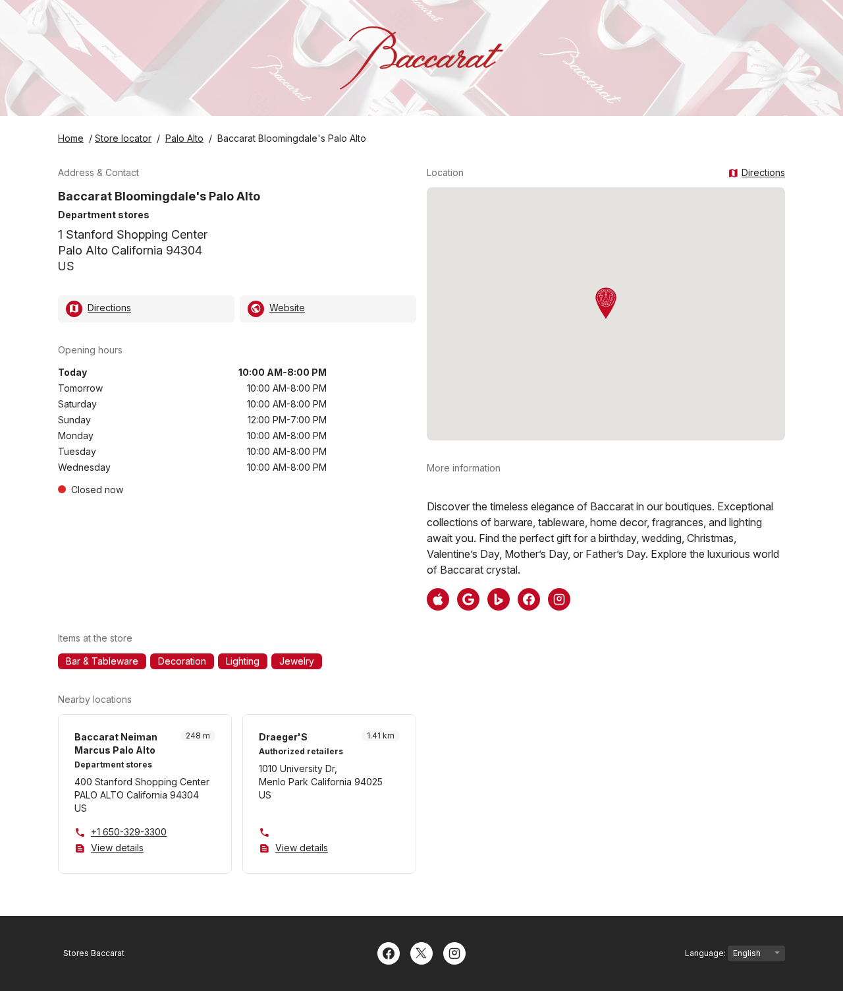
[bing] (498, 598)
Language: (706, 953)
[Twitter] (421, 952)
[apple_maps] (438, 598)
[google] (468, 598)
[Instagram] (454, 952)
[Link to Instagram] (559, 598)
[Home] (421, 58)
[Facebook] (388, 952)
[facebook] (529, 598)
